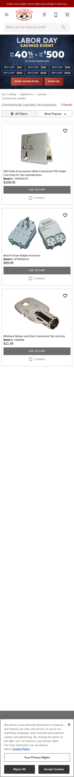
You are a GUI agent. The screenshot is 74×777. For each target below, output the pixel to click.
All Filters (21, 113)
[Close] (69, 724)
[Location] (44, 15)
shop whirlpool (26, 81)
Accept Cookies (54, 769)
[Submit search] (63, 27)
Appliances (26, 94)
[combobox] (55, 113)
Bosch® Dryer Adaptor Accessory (21, 255)
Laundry (42, 94)
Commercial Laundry (14, 98)
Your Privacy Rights (37, 757)
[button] (7, 15)
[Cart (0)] (67, 15)
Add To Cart (37, 189)
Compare (39, 197)
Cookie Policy (21, 749)
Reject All (19, 769)
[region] (37, 748)
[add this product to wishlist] (65, 131)
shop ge (54, 81)
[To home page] (24, 14)
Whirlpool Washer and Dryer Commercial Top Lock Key (34, 336)
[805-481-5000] (56, 15)
